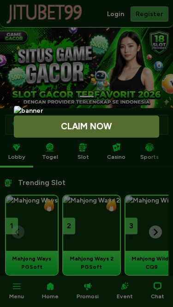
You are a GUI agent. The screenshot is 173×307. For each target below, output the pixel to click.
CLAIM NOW (86, 126)
